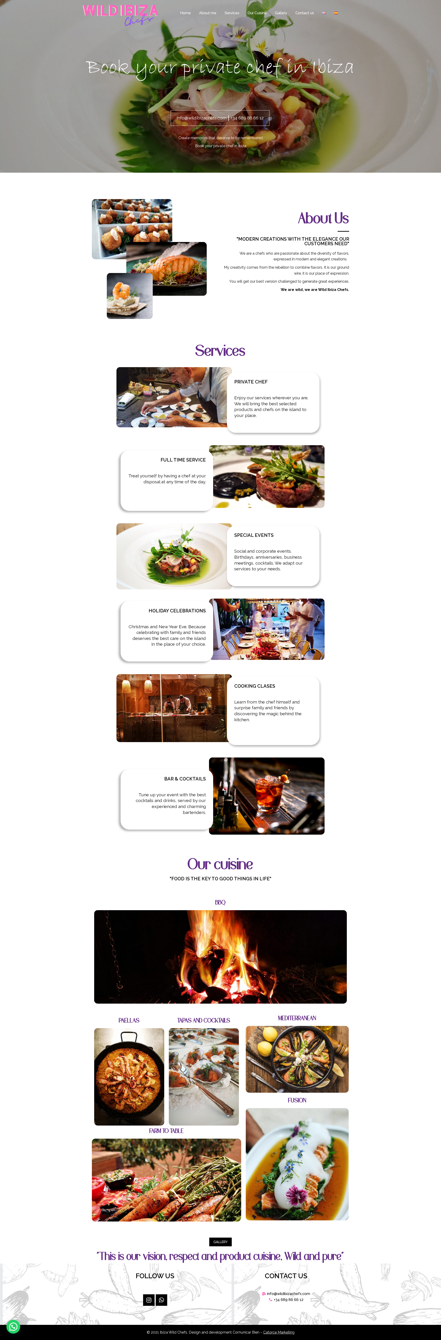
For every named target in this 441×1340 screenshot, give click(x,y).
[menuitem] (185, 13)
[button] (220, 1242)
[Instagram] (149, 1300)
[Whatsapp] (161, 1300)
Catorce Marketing (278, 1332)
